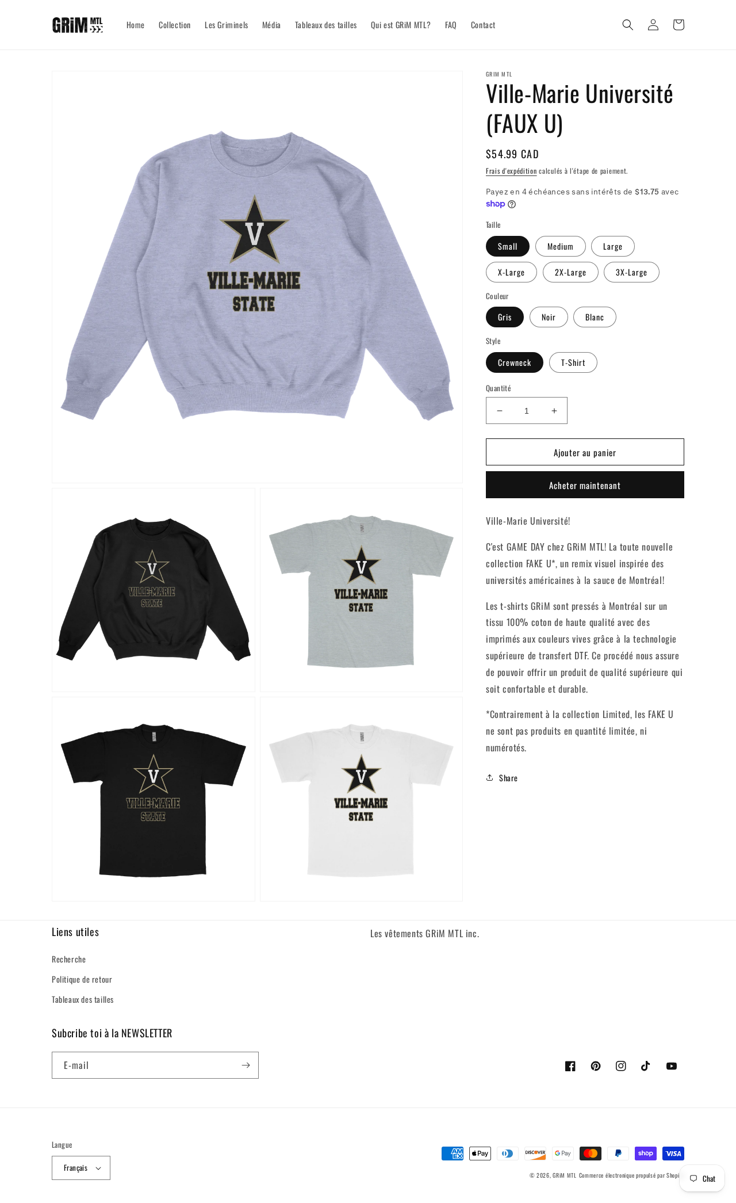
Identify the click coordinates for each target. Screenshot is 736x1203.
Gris (505, 317)
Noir (549, 317)
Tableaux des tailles (83, 999)
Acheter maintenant (585, 485)
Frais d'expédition (511, 170)
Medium (560, 246)
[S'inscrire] (245, 1065)
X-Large (511, 272)
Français (75, 1167)
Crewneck (514, 362)
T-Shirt (573, 362)
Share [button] (508, 777)
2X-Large (570, 272)
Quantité (498, 388)
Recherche (69, 959)
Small (508, 246)
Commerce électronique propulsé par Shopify (631, 1175)
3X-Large (631, 272)
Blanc (594, 317)
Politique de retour (82, 979)
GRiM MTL (565, 1175)
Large (613, 246)
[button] (628, 24)
